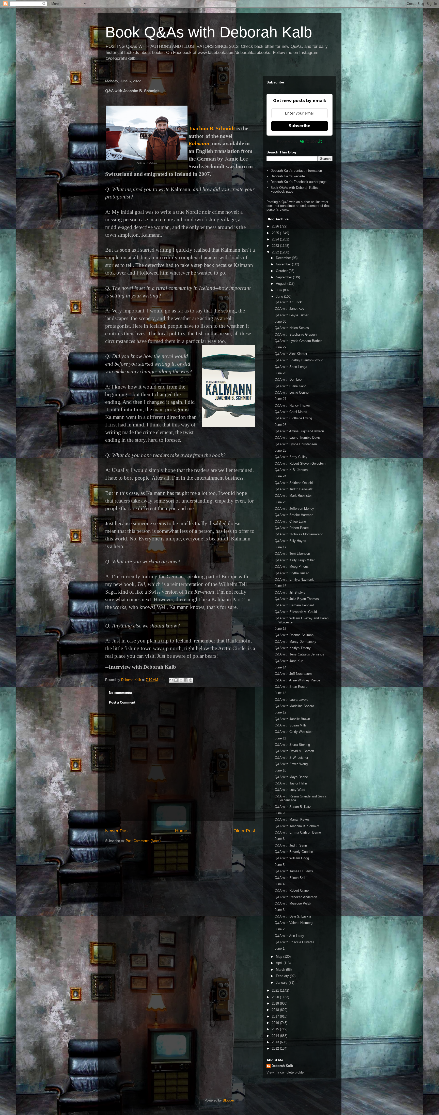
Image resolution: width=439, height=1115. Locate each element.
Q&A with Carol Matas (291, 412)
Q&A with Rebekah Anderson (296, 897)
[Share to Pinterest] (190, 680)
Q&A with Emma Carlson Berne (298, 832)
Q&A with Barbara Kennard (294, 605)
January (282, 982)
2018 (276, 1010)
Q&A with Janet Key (289, 308)
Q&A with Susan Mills (291, 725)
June (280, 296)
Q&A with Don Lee (288, 379)
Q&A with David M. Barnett (294, 751)
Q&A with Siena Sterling (292, 745)
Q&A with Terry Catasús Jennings (299, 654)
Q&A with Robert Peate (292, 528)
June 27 (280, 399)
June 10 (280, 770)
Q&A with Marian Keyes (292, 819)
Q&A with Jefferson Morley (294, 508)
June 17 (280, 547)
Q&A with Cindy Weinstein (294, 732)
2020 (276, 997)
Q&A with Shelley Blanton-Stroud (299, 360)
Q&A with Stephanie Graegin (296, 334)
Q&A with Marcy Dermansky (295, 642)
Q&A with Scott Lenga (291, 367)
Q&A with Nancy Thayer (292, 405)
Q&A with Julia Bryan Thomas (297, 599)
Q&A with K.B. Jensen (291, 470)
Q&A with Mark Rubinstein (294, 495)
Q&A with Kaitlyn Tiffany (293, 648)
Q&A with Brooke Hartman (294, 515)
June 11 (280, 738)
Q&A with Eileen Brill (290, 878)
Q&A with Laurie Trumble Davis (298, 437)
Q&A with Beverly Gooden (294, 852)
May (279, 957)
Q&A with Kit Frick (288, 302)
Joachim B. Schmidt (212, 128)
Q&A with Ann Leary (289, 936)
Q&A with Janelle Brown (292, 719)
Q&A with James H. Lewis (294, 871)
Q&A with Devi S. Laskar (293, 916)
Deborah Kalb (282, 1066)
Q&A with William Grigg (292, 858)
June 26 (280, 425)
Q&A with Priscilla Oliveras (294, 942)
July (279, 290)
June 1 (280, 948)
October (282, 271)
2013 (276, 1042)
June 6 (280, 839)
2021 (276, 990)
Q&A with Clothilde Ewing (293, 418)
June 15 (280, 629)
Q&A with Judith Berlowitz (294, 489)
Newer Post (117, 830)
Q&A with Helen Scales (292, 328)
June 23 (280, 502)
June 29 (280, 347)
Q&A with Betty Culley (291, 457)
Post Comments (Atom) (143, 841)
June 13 (280, 693)
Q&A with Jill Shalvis (290, 592)
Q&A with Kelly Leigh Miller (295, 560)
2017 (276, 1016)
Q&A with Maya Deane (291, 777)
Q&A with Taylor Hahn (291, 783)
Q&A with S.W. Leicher (291, 758)
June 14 (280, 667)
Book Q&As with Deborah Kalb (208, 32)
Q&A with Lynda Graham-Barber (298, 341)
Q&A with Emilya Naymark (294, 579)
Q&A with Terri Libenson (292, 553)
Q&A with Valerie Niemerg (293, 923)
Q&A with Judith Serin (291, 845)
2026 (276, 226)
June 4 (280, 884)
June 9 (280, 813)
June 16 (280, 586)
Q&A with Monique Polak (293, 903)
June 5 (280, 865)
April (280, 963)
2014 (276, 1036)
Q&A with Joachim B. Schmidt (297, 826)
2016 (276, 1023)
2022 (276, 252)
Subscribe (299, 125)
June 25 (280, 450)
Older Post (244, 830)
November (284, 264)
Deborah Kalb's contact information (296, 171)
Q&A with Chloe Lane (290, 521)
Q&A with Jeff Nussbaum (293, 674)
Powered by (287, 141)
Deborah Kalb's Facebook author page (298, 182)
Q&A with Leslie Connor (292, 392)
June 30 (280, 321)
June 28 (280, 373)
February (283, 976)
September (284, 277)
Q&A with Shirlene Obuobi (294, 483)
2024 (276, 239)
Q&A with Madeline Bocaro (294, 706)
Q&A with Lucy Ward (290, 790)
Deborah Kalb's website (288, 176)
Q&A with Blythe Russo (292, 573)
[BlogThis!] (176, 680)
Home (181, 830)
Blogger (228, 1100)
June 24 (280, 476)
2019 (276, 1003)
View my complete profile (285, 1072)
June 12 (280, 712)
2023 (276, 246)
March (281, 969)
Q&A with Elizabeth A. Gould (296, 612)
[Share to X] (180, 680)
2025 (276, 233)
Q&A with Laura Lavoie (291, 700)
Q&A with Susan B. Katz (293, 807)
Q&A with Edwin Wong (291, 764)
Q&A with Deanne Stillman (294, 635)
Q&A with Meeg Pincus (292, 566)
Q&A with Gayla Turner (291, 315)
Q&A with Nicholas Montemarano (299, 534)
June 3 (280, 910)
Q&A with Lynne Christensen (296, 444)
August (281, 283)
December (284, 258)
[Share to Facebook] (185, 680)
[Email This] (171, 680)
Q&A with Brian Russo (291, 687)
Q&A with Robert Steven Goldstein (300, 463)
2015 (276, 1029)
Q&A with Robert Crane (292, 890)
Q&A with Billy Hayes (290, 541)
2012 (276, 1048)
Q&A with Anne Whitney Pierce (297, 680)
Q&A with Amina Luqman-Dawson (299, 431)
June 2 (280, 929)
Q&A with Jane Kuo (289, 661)
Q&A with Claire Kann (290, 386)
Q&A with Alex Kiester (291, 354)
